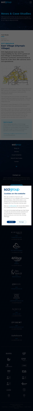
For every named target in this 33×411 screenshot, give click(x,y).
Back (26, 188)
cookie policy (12, 206)
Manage (21, 222)
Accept (11, 222)
